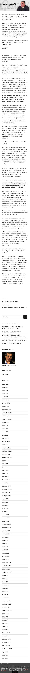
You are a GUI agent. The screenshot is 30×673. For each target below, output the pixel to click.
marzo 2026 (5, 400)
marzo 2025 (5, 438)
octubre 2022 (6, 531)
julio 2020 (5, 617)
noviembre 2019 (6, 642)
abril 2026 (5, 397)
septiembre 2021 (7, 572)
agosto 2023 (5, 499)
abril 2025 (5, 435)
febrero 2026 (6, 403)
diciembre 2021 (6, 562)
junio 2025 (5, 428)
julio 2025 (5, 425)
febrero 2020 (6, 633)
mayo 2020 (5, 623)
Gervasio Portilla (18, 14)
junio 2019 (5, 658)
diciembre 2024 (6, 448)
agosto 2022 (5, 537)
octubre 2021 (6, 569)
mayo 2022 (5, 546)
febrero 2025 (6, 441)
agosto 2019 (5, 652)
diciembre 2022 (6, 524)
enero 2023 (5, 521)
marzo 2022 (5, 553)
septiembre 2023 (7, 495)
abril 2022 (5, 550)
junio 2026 (5, 390)
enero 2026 (5, 406)
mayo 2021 (5, 585)
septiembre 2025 (7, 419)
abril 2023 (5, 511)
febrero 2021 (5, 594)
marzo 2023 (5, 515)
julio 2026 (5, 387)
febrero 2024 (6, 480)
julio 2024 (5, 464)
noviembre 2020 (6, 604)
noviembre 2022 (6, 527)
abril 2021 (5, 588)
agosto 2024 (5, 460)
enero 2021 (5, 598)
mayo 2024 (5, 470)
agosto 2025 (5, 422)
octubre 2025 (6, 416)
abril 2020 (5, 626)
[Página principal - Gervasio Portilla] (15, 5)
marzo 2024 (5, 476)
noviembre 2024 (6, 451)
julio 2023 (5, 502)
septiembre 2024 (7, 457)
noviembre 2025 (6, 413)
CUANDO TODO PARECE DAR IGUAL (12, 343)
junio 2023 (5, 505)
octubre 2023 (6, 492)
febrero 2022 (6, 556)
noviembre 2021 (6, 566)
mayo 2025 (5, 432)
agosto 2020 (5, 613)
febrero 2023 (6, 518)
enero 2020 (5, 636)
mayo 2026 (5, 393)
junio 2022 (5, 543)
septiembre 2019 (7, 649)
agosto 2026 (5, 384)
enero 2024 (5, 483)
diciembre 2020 (6, 601)
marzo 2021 (5, 591)
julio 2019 (5, 655)
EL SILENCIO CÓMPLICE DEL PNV (11, 332)
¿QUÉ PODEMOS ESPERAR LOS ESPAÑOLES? (14, 340)
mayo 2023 (5, 508)
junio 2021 (5, 582)
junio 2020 (5, 620)
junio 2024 (5, 467)
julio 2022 (5, 540)
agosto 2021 (5, 575)
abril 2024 (5, 473)
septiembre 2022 (7, 534)
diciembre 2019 (6, 639)
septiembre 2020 (7, 610)
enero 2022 (5, 559)
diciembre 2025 (6, 409)
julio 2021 (5, 578)
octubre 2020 (6, 607)
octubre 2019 (6, 645)
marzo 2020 (5, 629)
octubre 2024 (6, 454)
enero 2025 (5, 444)
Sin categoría (5, 374)
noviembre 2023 (6, 489)
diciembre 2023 (6, 486)
